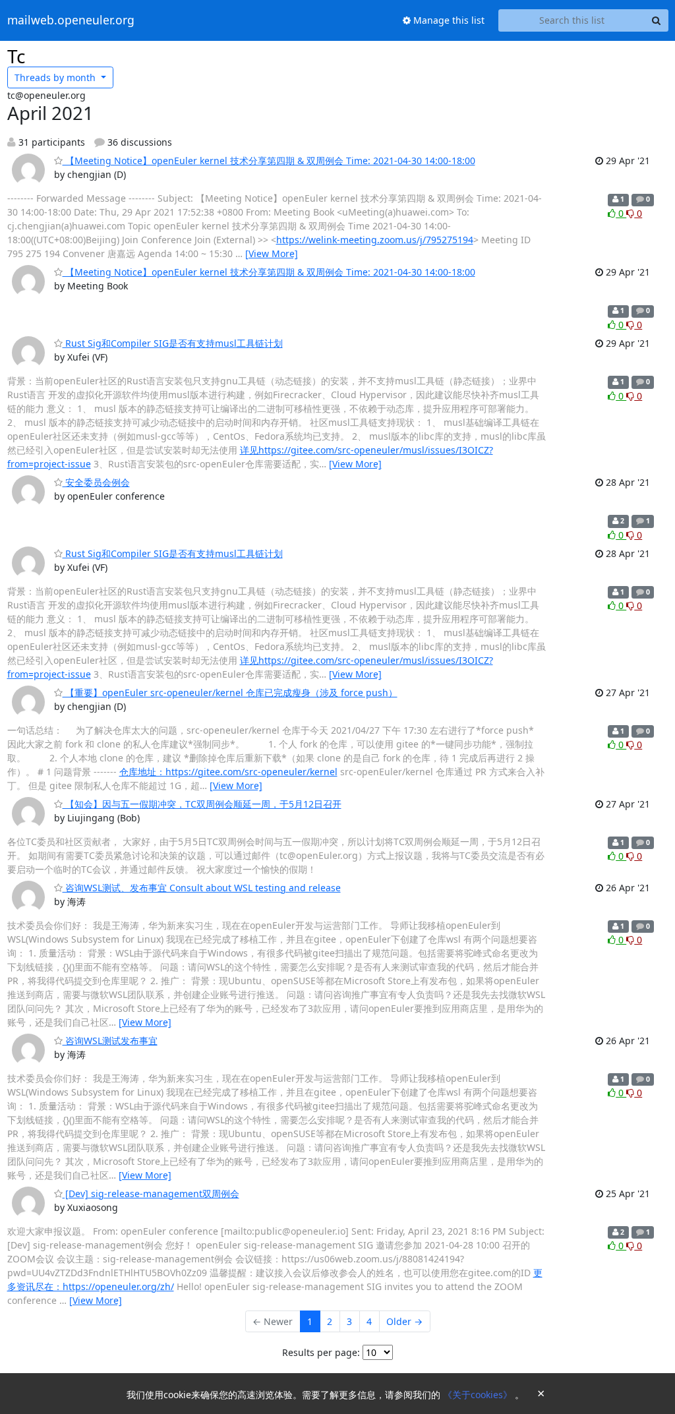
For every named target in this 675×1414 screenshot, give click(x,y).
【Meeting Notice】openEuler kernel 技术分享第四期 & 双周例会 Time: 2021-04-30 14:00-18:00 (269, 160)
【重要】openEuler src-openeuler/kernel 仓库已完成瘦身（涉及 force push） (230, 692)
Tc (16, 56)
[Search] (656, 20)
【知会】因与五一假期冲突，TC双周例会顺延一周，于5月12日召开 (202, 804)
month (56, 77)
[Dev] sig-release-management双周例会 (151, 1193)
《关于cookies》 (479, 1394)
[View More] (271, 253)
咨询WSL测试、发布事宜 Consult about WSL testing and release (202, 887)
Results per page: (321, 1352)
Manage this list (447, 20)
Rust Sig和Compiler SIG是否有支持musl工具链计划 (173, 343)
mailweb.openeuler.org (70, 20)
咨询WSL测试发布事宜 (110, 1040)
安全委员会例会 (96, 482)
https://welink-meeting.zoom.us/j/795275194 (374, 239)
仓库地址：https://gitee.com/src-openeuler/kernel (228, 771)
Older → (404, 1321)
